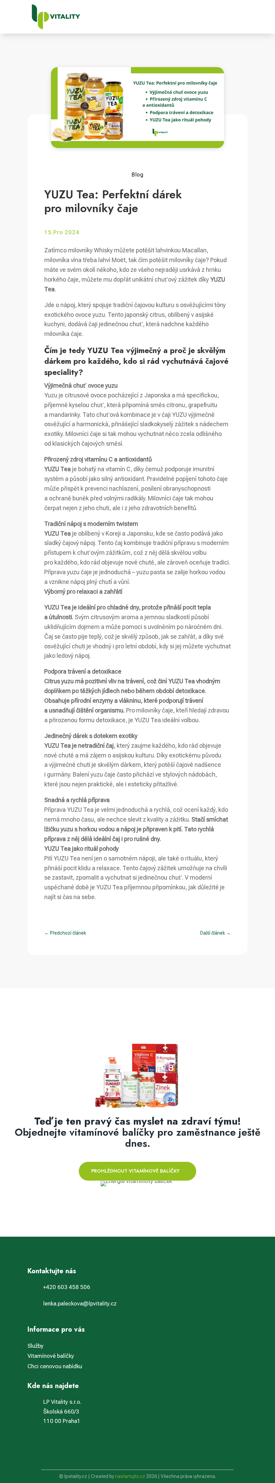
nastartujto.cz (130, 1476)
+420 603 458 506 (66, 1287)
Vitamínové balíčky (51, 1355)
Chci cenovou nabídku (55, 1366)
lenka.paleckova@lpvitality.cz (80, 1303)
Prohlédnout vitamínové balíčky (135, 1171)
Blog (137, 174)
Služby (36, 1345)
